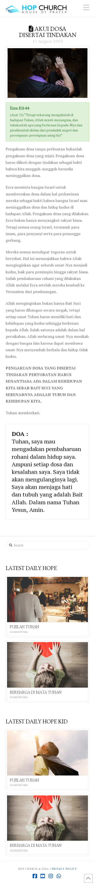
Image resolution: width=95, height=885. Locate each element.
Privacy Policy (64, 868)
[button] (86, 7)
